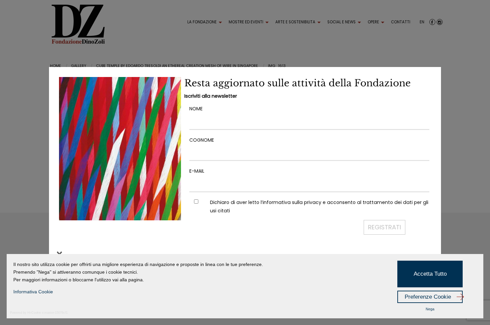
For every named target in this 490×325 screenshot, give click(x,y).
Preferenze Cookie (428, 297)
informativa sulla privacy (292, 202)
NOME (196, 108)
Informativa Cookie (33, 291)
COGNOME (201, 140)
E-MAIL (196, 171)
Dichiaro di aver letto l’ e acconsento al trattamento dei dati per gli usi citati (319, 206)
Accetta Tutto (430, 274)
